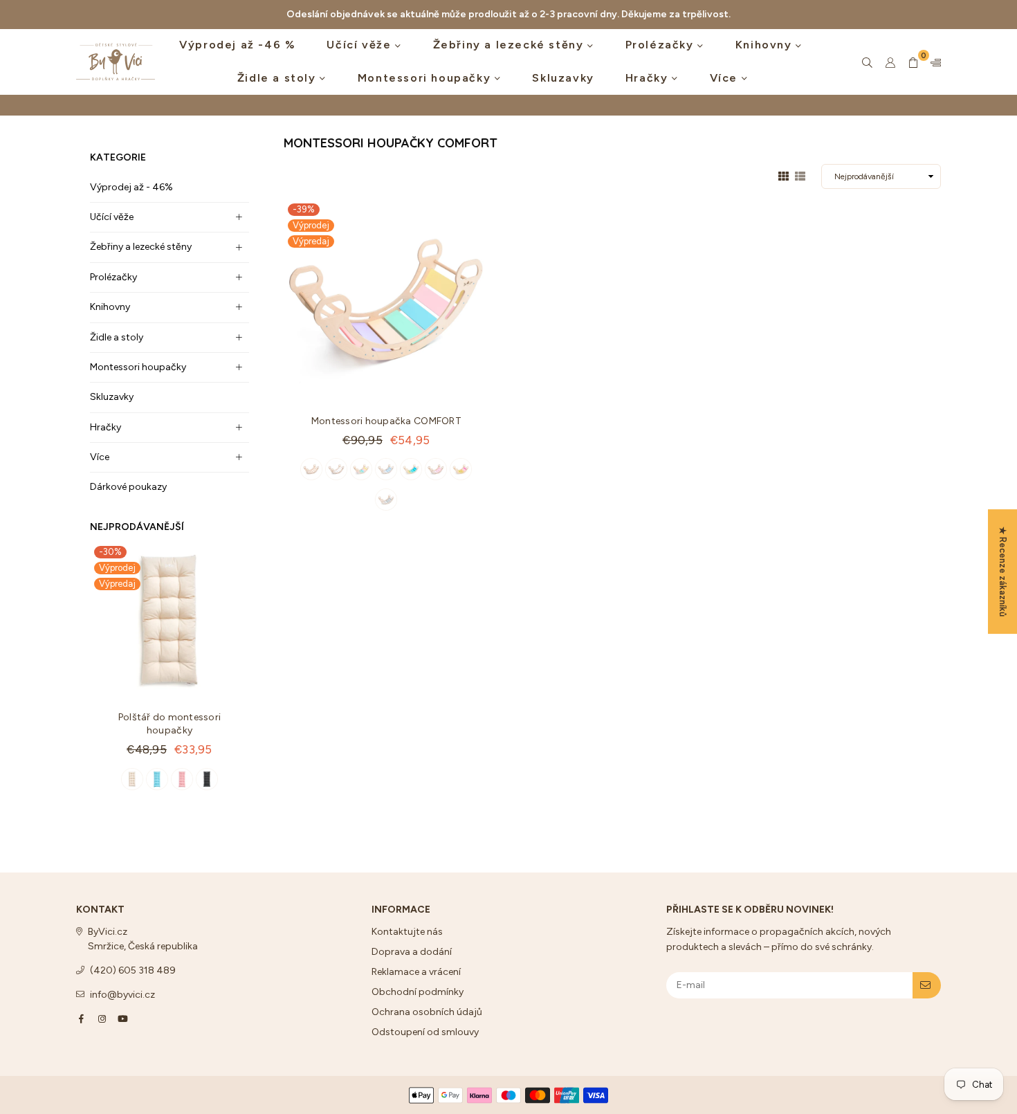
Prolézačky (661, 44)
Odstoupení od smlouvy (425, 1032)
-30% (110, 552)
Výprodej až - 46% (131, 187)
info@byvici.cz (122, 995)
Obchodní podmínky (418, 992)
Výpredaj (117, 583)
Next (237, 681)
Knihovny (765, 44)
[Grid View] (783, 175)
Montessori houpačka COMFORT (386, 421)
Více (726, 77)
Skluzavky (563, 77)
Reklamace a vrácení (416, 972)
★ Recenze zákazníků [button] (1003, 572)
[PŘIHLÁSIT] (927, 985)
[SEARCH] (867, 62)
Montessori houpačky (426, 77)
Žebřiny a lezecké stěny (510, 44)
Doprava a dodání (412, 952)
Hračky (648, 77)
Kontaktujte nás (407, 932)
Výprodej (117, 568)
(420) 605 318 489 (133, 970)
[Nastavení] (932, 62)
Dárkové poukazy (128, 487)
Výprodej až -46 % (237, 44)
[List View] (800, 175)
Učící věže (361, 44)
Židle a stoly (278, 77)
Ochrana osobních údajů (427, 1012)
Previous (102, 681)
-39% (304, 209)
